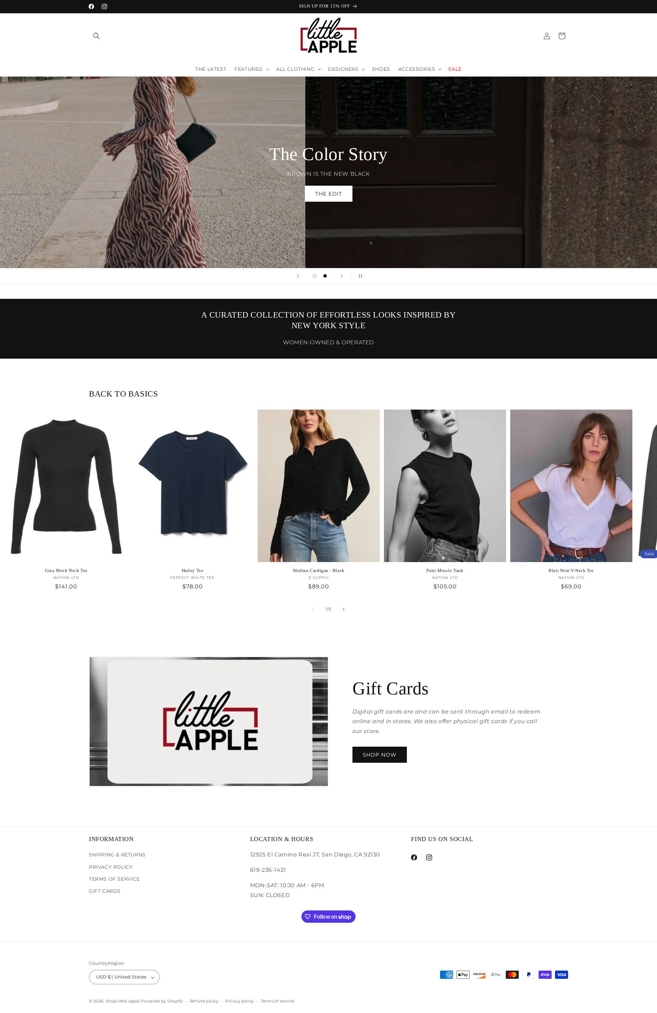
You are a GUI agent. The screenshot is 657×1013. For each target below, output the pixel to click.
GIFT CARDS (105, 891)
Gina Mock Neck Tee (66, 570)
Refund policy (204, 1001)
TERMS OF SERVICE (114, 879)
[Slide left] (313, 609)
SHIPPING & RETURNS (117, 855)
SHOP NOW (380, 754)
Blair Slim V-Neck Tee (571, 570)
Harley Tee (193, 570)
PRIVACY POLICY (110, 867)
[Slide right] (343, 609)
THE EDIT (328, 193)
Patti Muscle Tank (444, 570)
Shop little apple (123, 1001)
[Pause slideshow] (358, 275)
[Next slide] (341, 275)
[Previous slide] (298, 275)
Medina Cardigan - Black (319, 570)
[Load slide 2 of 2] (325, 276)
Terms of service (278, 1001)
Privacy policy (239, 1001)
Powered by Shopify (162, 1001)
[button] (96, 35)
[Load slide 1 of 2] (315, 276)
